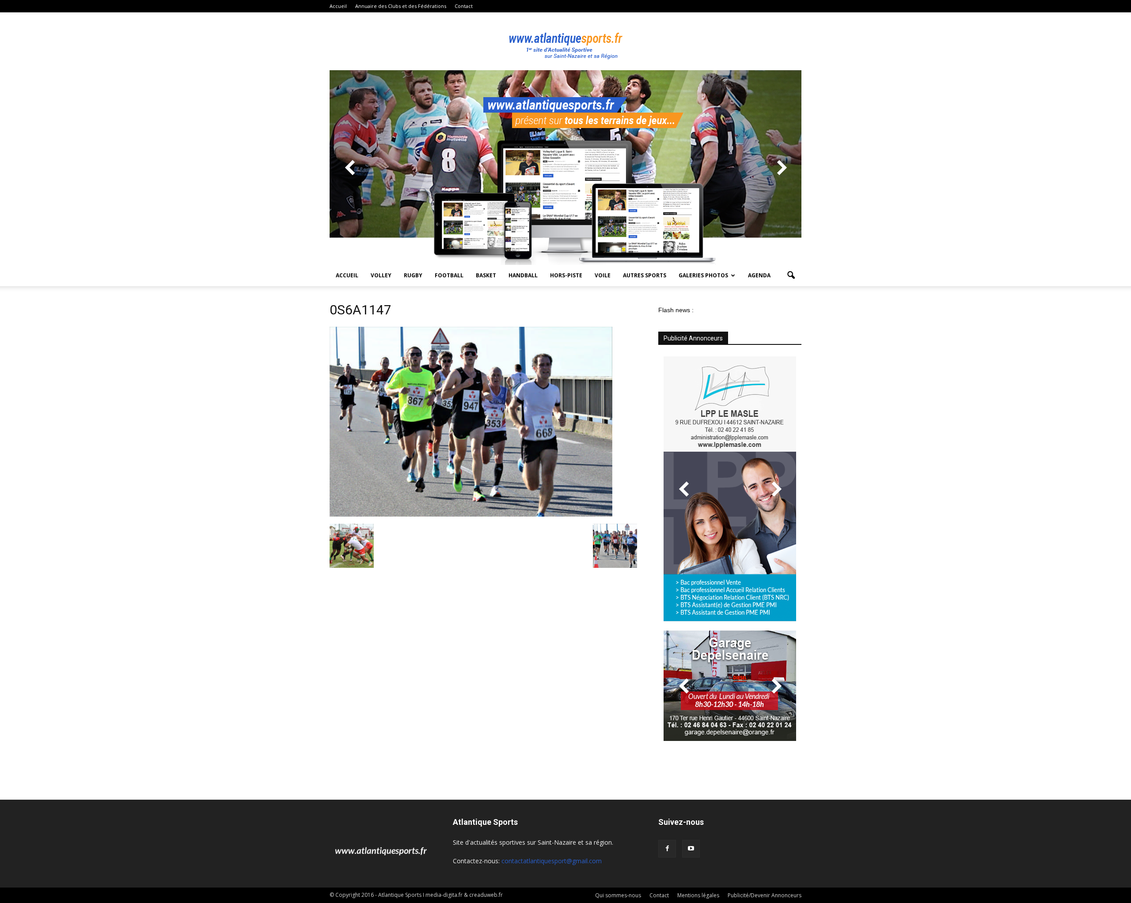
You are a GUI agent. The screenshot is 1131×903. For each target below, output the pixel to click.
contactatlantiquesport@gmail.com (551, 861)
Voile (603, 275)
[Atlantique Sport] (565, 41)
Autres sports (644, 275)
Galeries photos (703, 275)
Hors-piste (566, 275)
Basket (486, 275)
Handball (523, 275)
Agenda (759, 275)
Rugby (413, 275)
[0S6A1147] (471, 514)
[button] (790, 275)
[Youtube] (691, 849)
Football (449, 275)
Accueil (338, 6)
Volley (381, 275)
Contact (464, 6)
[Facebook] (667, 849)
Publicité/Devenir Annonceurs (764, 895)
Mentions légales (698, 895)
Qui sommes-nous (618, 895)
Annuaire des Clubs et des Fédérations (400, 6)
